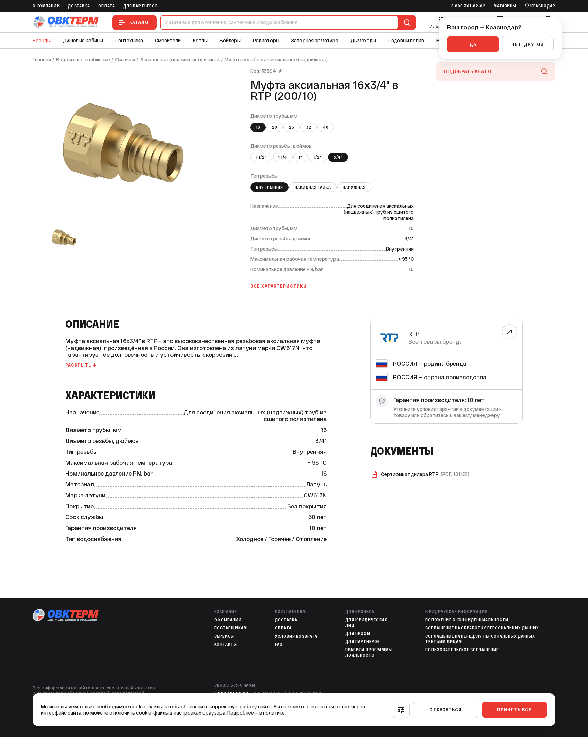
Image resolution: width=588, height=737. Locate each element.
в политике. (272, 713)
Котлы (200, 40)
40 (326, 127)
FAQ (279, 644)
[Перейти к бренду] (509, 331)
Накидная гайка (313, 187)
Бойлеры (230, 40)
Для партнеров (140, 6)
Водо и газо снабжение (83, 59)
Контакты (225, 644)
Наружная (354, 187)
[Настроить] (401, 710)
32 (308, 127)
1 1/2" (261, 157)
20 (274, 127)
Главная (42, 59)
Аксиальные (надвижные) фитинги (179, 59)
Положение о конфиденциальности (466, 620)
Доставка (79, 6)
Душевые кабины (83, 40)
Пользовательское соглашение (462, 649)
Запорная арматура (314, 40)
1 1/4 (282, 157)
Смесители (168, 40)
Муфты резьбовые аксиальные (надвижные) (276, 59)
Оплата (106, 6)
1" (301, 157)
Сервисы (224, 636)
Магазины (505, 6)
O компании (46, 6)
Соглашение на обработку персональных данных (482, 628)
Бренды (42, 40)
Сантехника (129, 40)
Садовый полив (406, 40)
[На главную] (66, 22)
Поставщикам (230, 628)
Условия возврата (296, 636)
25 (291, 127)
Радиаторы (266, 40)
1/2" (318, 157)
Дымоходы (363, 40)
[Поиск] (405, 22)
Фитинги (125, 59)
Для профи (357, 633)
